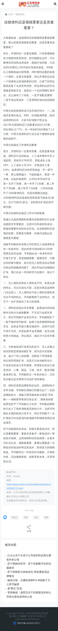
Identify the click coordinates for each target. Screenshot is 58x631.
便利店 (14, 517)
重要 (46, 517)
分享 (29, 531)
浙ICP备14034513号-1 (28, 623)
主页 (10, 14)
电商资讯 (19, 14)
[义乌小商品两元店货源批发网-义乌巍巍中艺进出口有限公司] (28, 3)
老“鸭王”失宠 (14, 588)
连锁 (36, 517)
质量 (26, 517)
